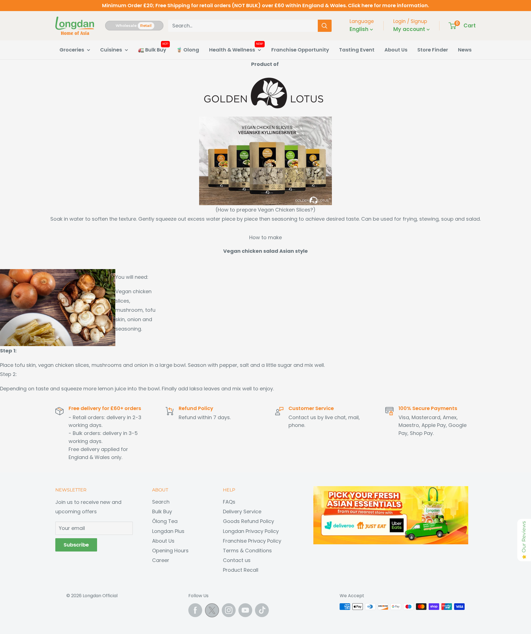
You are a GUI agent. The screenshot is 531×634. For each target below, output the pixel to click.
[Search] (325, 26)
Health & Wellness (232, 49)
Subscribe (76, 544)
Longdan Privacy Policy (251, 531)
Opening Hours (170, 550)
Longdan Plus (168, 531)
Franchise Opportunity (300, 49)
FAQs (229, 501)
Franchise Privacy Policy (252, 540)
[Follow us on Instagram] (229, 610)
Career (160, 560)
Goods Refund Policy (248, 521)
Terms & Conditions (247, 550)
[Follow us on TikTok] (262, 610)
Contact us (237, 560)
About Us (395, 49)
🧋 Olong (187, 49)
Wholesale (126, 25)
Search (161, 501)
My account (409, 29)
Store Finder (432, 49)
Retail (146, 25)
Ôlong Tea (165, 521)
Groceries (71, 49)
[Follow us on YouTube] (245, 610)
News (465, 49)
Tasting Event (356, 49)
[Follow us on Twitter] (212, 611)
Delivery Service (242, 511)
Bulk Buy (162, 511)
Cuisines (111, 49)
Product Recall (240, 569)
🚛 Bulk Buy (152, 49)
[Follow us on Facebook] (195, 610)
